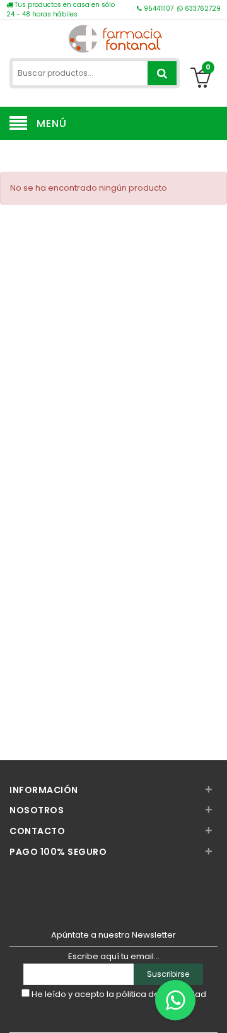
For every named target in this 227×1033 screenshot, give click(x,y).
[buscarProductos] (162, 73)
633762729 (202, 8)
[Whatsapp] (175, 1000)
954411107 (158, 8)
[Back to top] (214, 1010)
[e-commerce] (113, 37)
